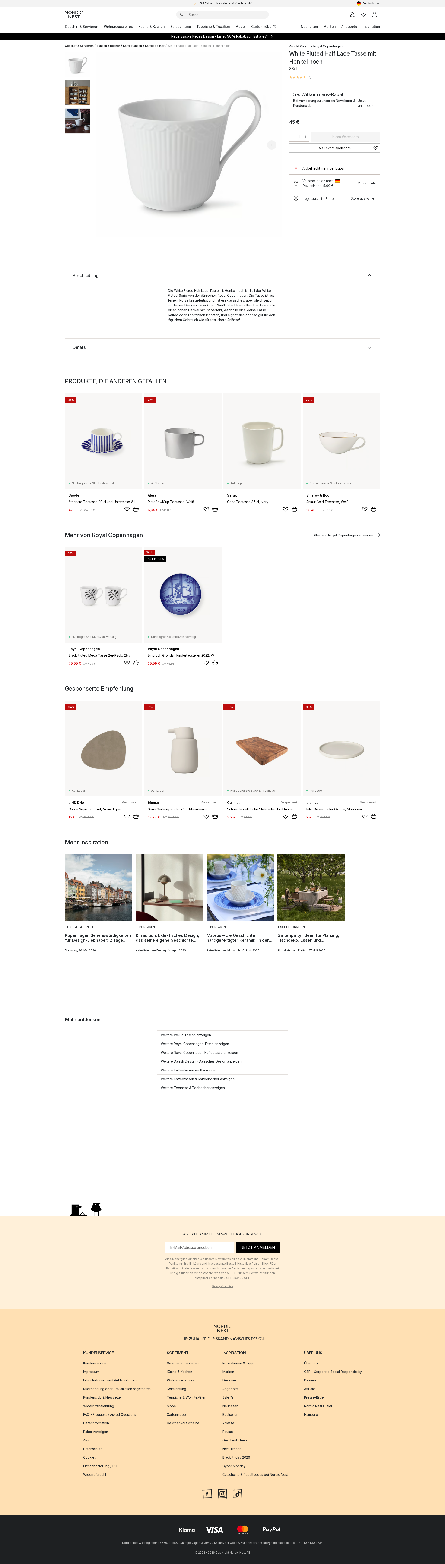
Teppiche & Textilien (213, 26)
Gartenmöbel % (263, 26)
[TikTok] (237, 1493)
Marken (330, 26)
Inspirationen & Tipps (238, 1363)
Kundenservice (94, 1363)
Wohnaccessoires (118, 26)
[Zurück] (106, 145)
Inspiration (371, 26)
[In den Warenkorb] (136, 509)
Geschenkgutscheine (183, 1423)
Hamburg (311, 1414)
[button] (300, 77)
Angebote (349, 26)
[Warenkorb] (374, 14)
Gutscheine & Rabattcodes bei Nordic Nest (255, 1474)
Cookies (89, 1457)
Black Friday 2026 (236, 1457)
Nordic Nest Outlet (318, 1406)
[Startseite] (74, 14)
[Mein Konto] (352, 14)
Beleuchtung (180, 26)
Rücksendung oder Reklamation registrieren (117, 1389)
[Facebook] (207, 1493)
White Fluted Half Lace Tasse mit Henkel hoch (199, 45)
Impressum (91, 1372)
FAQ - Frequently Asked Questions (109, 1414)
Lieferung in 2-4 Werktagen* (226, 3)
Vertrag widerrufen (222, 1286)
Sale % (227, 1397)
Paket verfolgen (95, 1432)
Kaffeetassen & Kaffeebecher (144, 45)
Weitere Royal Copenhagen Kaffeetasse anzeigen (199, 1052)
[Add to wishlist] (127, 509)
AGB (86, 1440)
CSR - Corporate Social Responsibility (333, 1372)
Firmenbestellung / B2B (100, 1466)
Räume (227, 1432)
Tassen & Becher (108, 45)
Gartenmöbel (177, 1414)
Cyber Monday (233, 1466)
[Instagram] (222, 1493)
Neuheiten (309, 26)
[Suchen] (182, 15)
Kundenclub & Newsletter (102, 1397)
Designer (229, 1380)
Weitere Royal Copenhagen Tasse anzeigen (195, 1044)
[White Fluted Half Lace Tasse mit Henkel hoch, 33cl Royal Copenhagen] (189, 144)
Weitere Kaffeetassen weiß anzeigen (189, 1070)
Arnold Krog (298, 46)
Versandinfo (367, 183)
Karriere (310, 1380)
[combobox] (368, 3)
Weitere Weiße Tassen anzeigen (186, 1035)
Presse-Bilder (314, 1397)
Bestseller (230, 1414)
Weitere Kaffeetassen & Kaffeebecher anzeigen (198, 1079)
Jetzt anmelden (365, 103)
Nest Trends (231, 1449)
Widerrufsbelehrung (98, 1406)
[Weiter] (271, 145)
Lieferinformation (96, 1423)
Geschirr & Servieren (81, 26)
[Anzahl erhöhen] (305, 137)
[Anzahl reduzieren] (292, 137)
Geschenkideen (234, 1440)
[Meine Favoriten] (363, 14)
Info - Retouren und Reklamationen (110, 1380)
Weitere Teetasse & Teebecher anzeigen (193, 1088)
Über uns (311, 1363)
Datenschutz (92, 1449)
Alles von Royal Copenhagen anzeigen (343, 535)
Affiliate (309, 1389)
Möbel (240, 26)
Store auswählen (363, 198)
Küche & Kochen (151, 26)
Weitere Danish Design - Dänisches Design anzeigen (201, 1061)
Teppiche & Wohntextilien (186, 1397)
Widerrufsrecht (94, 1474)
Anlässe (228, 1423)
